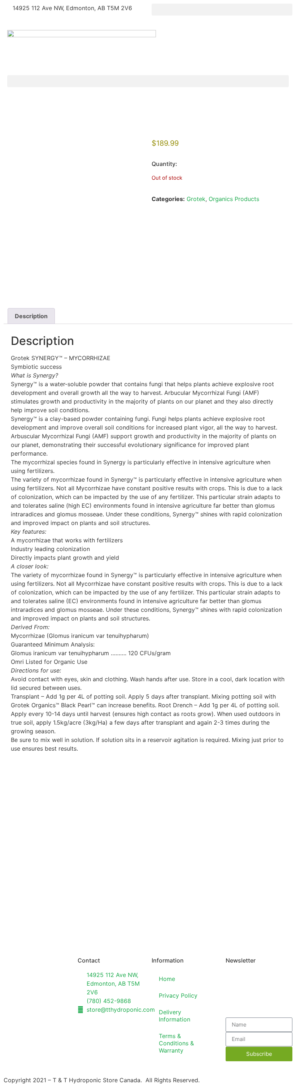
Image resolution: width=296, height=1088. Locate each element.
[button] (222, 10)
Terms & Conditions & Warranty (176, 1043)
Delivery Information (174, 1015)
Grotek (196, 198)
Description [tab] (31, 316)
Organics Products (234, 198)
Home (167, 978)
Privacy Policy (178, 995)
